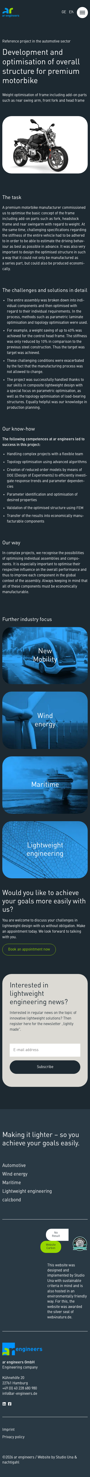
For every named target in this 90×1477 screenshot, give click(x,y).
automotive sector (56, 41)
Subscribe (45, 1067)
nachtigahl (10, 1462)
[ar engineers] (10, 13)
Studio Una (64, 1457)
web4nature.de (59, 1317)
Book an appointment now (29, 949)
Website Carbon (51, 1247)
